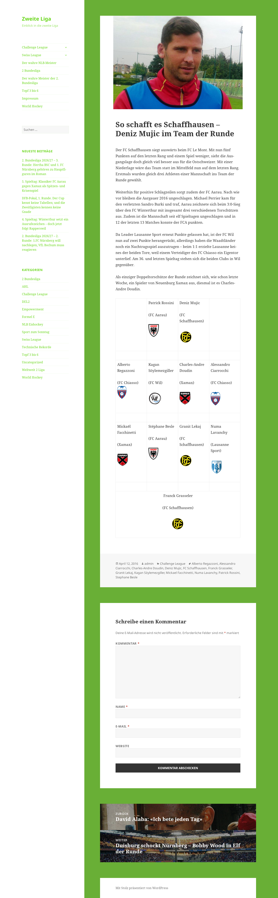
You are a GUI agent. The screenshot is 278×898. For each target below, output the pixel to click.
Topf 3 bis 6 (30, 91)
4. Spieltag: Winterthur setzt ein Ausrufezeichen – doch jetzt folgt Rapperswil (45, 224)
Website (122, 746)
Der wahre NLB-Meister (39, 63)
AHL (25, 286)
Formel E (28, 317)
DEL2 (26, 302)
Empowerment (33, 309)
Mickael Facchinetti (179, 573)
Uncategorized (32, 362)
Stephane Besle (126, 577)
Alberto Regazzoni (205, 564)
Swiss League (31, 55)
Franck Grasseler (220, 568)
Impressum (30, 98)
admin (149, 564)
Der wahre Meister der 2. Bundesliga (40, 80)
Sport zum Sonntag (35, 332)
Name (122, 707)
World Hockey (32, 106)
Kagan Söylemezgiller (149, 573)
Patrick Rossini (229, 573)
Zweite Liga (36, 18)
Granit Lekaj (124, 573)
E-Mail (122, 726)
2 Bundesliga (31, 71)
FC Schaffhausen (195, 568)
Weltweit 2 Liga (33, 370)
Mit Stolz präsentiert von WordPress (142, 888)
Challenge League (35, 47)
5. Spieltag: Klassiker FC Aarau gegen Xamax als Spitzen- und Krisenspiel (44, 186)
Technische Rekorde (36, 347)
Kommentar (127, 643)
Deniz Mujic (173, 568)
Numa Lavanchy (206, 573)
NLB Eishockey (32, 324)
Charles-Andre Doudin (147, 568)
